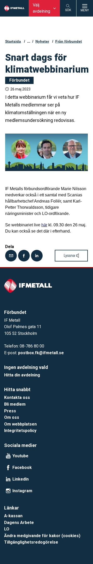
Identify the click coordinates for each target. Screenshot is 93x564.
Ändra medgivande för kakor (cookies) (42, 535)
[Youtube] (8, 456)
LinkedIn (20, 479)
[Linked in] (37, 255)
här (44, 225)
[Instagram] (8, 491)
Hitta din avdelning (22, 375)
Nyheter (42, 41)
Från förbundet (68, 41)
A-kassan (13, 515)
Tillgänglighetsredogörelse (31, 542)
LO (6, 529)
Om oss (11, 417)
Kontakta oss (17, 397)
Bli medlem (15, 404)
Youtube (20, 456)
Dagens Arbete (19, 522)
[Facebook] (24, 255)
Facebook (22, 468)
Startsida (13, 41)
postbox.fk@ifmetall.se (41, 352)
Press (10, 410)
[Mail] (11, 255)
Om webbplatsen (20, 424)
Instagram (22, 491)
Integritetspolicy (20, 430)
